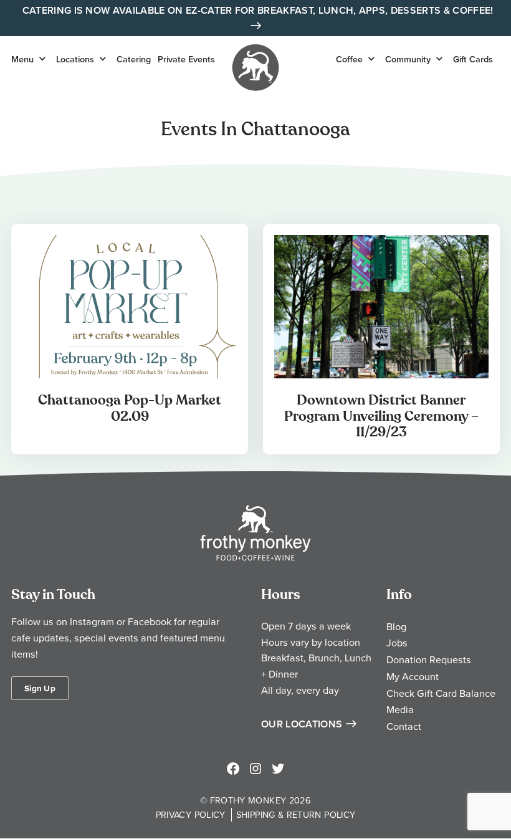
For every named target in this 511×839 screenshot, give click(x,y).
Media (400, 709)
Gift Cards (473, 59)
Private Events (186, 59)
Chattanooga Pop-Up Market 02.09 (129, 408)
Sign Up (39, 688)
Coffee (349, 59)
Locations (75, 59)
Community (408, 59)
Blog (396, 626)
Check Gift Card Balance (440, 693)
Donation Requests (428, 659)
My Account (412, 676)
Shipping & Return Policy (296, 814)
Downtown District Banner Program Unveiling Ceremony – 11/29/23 (381, 416)
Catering (134, 59)
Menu (22, 59)
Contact (403, 726)
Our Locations (301, 724)
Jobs (397, 643)
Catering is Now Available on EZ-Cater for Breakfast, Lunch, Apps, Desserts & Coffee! (258, 10)
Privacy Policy (191, 814)
